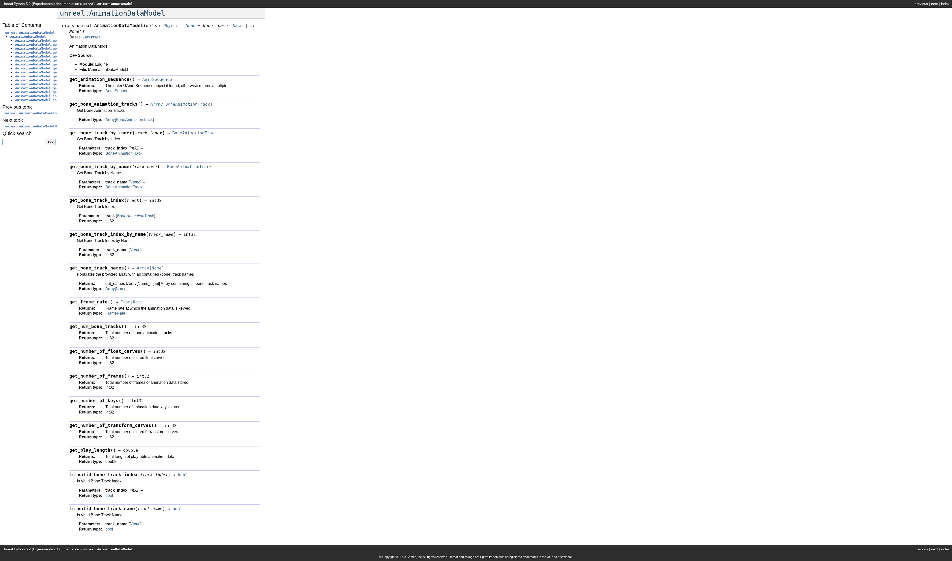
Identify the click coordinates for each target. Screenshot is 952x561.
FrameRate (115, 313)
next (934, 4)
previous (921, 4)
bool (109, 495)
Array (110, 120)
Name (121, 289)
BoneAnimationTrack (134, 120)
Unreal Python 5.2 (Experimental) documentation (40, 4)
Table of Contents (21, 25)
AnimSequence (119, 91)
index (945, 4)
